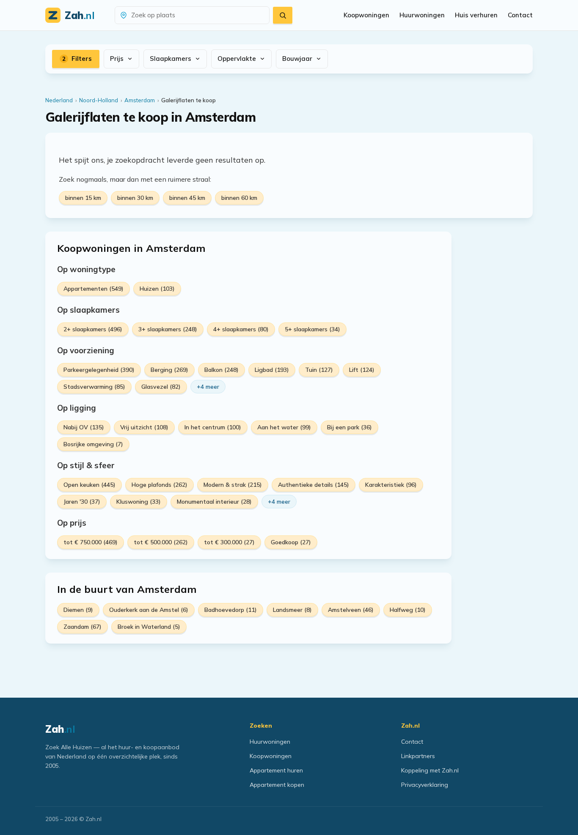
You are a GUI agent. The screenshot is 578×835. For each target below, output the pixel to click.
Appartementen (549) (93, 288)
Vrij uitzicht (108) (144, 427)
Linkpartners (418, 756)
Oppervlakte (236, 59)
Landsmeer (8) (292, 610)
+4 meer (208, 386)
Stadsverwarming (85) (94, 386)
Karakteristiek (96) (391, 484)
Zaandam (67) (82, 626)
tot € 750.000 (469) (90, 542)
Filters (77, 59)
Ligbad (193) (272, 370)
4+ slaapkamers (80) (241, 329)
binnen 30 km (135, 198)
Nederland (59, 100)
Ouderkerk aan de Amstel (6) (148, 610)
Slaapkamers (170, 59)
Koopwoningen (366, 15)
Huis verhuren (476, 15)
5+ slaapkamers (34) (312, 329)
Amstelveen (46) (351, 610)
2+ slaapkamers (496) (92, 329)
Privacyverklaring (424, 785)
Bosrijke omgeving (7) (93, 444)
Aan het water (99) (284, 427)
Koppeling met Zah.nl (430, 770)
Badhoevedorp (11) (230, 610)
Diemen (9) (78, 610)
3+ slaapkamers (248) (167, 329)
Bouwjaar (297, 59)
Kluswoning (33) (138, 501)
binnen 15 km (83, 198)
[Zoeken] (282, 15)
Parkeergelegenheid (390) (99, 370)
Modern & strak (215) (233, 484)
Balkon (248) (221, 370)
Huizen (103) (157, 288)
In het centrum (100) (212, 427)
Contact (520, 15)
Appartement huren (276, 770)
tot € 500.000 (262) (161, 542)
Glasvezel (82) (161, 386)
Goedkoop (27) (291, 542)
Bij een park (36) (349, 427)
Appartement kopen (277, 785)
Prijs (117, 59)
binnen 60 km (239, 198)
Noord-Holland (98, 100)
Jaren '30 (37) (81, 501)
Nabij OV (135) (83, 427)
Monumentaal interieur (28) (214, 501)
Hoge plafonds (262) (159, 484)
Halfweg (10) (408, 610)
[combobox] (197, 15)
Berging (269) (169, 370)
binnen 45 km (187, 198)
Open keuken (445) (89, 484)
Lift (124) (361, 370)
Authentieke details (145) (313, 484)
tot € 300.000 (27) (229, 542)
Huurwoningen (422, 15)
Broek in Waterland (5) (149, 626)
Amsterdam (139, 100)
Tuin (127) (319, 370)
